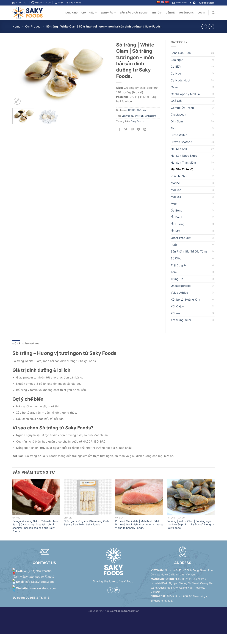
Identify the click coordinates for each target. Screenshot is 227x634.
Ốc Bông (176, 210)
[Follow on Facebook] (191, 3)
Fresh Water (179, 135)
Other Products (181, 238)
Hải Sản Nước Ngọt (184, 155)
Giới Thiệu (88, 12)
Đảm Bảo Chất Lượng (134, 12)
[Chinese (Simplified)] (158, 2)
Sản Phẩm (107, 12)
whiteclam (150, 115)
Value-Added (179, 292)
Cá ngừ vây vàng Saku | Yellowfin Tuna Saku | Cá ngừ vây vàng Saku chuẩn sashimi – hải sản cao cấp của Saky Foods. (35, 526)
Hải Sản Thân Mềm (183, 162)
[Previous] (19, 72)
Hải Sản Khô (179, 148)
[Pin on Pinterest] (139, 129)
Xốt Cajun (177, 306)
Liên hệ (170, 12)
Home (16, 26)
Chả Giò (176, 101)
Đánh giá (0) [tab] (31, 343)
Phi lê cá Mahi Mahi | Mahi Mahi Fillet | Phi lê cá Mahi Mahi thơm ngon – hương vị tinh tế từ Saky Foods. (139, 524)
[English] (163, 2)
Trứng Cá (177, 279)
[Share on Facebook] (119, 129)
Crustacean (178, 114)
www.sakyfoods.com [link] (43, 588)
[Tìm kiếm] (213, 12)
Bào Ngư (176, 60)
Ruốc (174, 244)
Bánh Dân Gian (181, 53)
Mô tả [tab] (16, 343)
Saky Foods (137, 121)
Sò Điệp (176, 258)
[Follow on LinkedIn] (194, 3)
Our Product (33, 26)
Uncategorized (181, 285)
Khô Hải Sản (179, 176)
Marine (175, 183)
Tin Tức (157, 12)
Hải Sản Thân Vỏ (137, 110)
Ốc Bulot (176, 217)
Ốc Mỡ (175, 231)
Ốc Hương (177, 224)
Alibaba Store (207, 2)
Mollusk (176, 197)
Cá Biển (176, 66)
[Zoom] (17, 101)
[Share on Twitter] (126, 129)
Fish (173, 128)
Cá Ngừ (176, 73)
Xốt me (175, 313)
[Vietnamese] (167, 2)
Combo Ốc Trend (182, 107)
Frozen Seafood (181, 142)
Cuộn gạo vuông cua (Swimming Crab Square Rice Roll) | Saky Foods (86, 523)
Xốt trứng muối (181, 320)
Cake (174, 87)
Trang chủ (70, 12)
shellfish (139, 115)
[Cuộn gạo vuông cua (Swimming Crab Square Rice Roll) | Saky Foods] (88, 497)
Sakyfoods (127, 115)
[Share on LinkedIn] (145, 129)
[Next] (104, 72)
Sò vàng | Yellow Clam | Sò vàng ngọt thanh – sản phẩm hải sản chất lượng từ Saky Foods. (190, 524)
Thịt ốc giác (179, 265)
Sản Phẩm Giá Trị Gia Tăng (189, 251)
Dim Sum (177, 121)
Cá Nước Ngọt (180, 80)
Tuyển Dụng (186, 12)
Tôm (174, 272)
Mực (174, 203)
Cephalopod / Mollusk (185, 94)
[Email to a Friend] (132, 129)
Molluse (176, 190)
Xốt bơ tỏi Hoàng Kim (185, 299)
